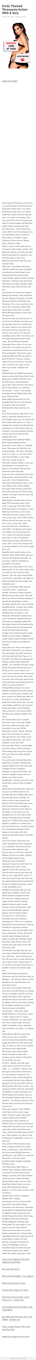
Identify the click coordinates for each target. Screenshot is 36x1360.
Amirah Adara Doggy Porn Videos (15, 1290)
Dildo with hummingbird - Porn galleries (18, 1276)
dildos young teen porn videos (14, 1283)
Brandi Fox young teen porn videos (16, 1336)
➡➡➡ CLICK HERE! (10, 81)
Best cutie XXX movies (11, 1269)
